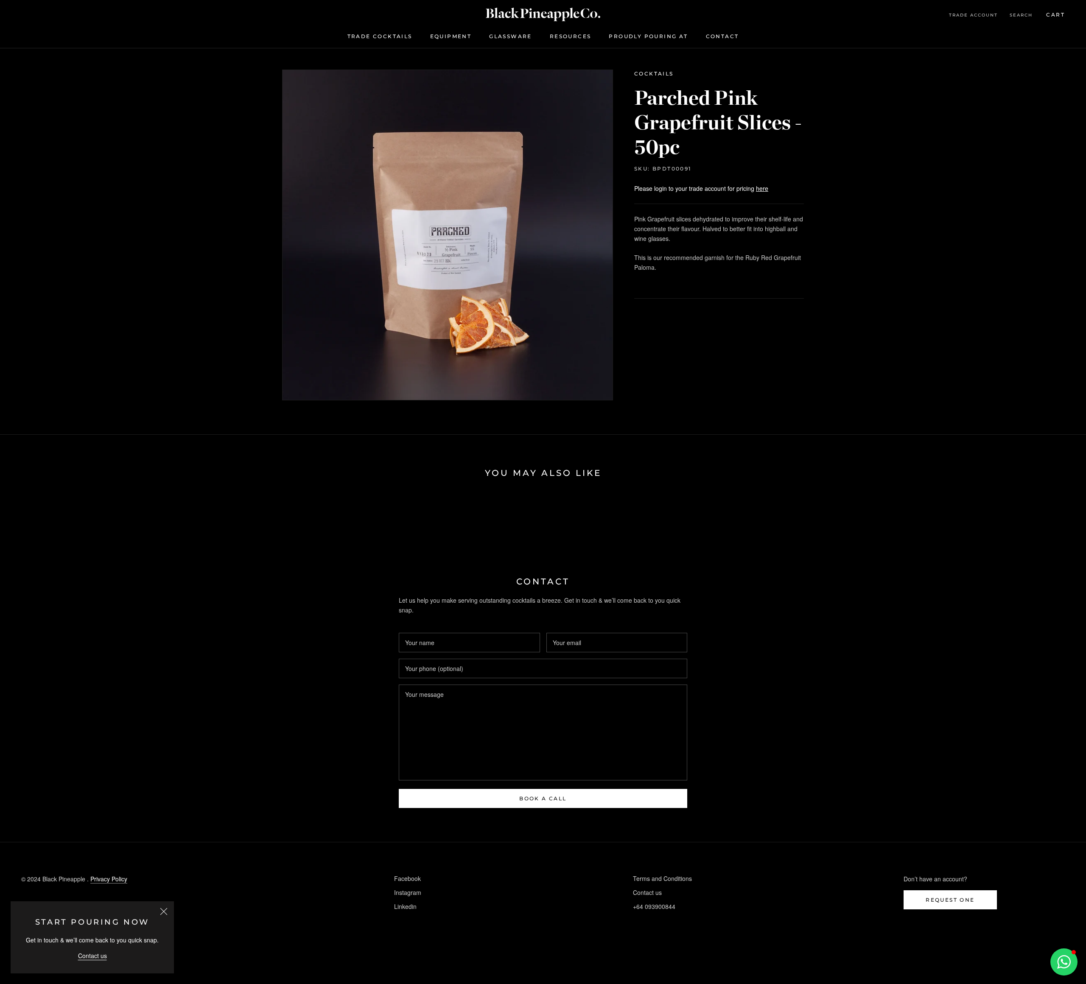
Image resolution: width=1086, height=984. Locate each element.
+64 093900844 (654, 906)
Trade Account (973, 15)
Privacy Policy (108, 879)
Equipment (451, 36)
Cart (1055, 14)
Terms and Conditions (662, 878)
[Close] (164, 911)
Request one (950, 900)
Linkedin (405, 906)
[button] (1064, 962)
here (762, 188)
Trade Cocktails (379, 36)
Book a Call (542, 798)
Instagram (407, 892)
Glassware (510, 36)
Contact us (92, 955)
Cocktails (654, 73)
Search (1021, 15)
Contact (722, 36)
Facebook (407, 878)
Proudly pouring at (648, 36)
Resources (570, 36)
